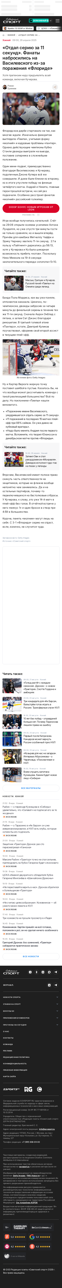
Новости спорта (12, 997)
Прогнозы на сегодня (14, 1025)
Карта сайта (9, 1076)
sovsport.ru (24, 1166)
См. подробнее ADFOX (27, 1202)
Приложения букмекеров (16, 1018)
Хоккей (6, 40)
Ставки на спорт (12, 1004)
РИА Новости (33, 1175)
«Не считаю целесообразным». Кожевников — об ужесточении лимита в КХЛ (29, 904)
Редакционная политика (16, 1057)
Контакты (8, 1038)
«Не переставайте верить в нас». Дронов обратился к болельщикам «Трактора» (31, 889)
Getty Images (19, 1175)
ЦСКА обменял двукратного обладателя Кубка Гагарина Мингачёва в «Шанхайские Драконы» (28, 876)
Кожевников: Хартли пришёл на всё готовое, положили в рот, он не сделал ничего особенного (30, 928)
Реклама (7, 1051)
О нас (6, 1031)
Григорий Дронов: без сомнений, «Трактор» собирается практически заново (27, 944)
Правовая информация (15, 1070)
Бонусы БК (8, 1011)
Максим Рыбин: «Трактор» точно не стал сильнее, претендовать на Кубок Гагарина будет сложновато (30, 861)
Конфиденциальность (15, 1064)
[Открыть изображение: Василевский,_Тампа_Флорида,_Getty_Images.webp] (31, 357)
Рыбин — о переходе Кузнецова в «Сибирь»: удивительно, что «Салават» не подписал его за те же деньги (30, 810)
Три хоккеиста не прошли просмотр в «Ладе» (27, 918)
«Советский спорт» (21, 541)
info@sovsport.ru (47, 1129)
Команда (8, 1044)
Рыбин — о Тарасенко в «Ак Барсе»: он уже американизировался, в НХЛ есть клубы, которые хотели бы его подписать (29, 828)
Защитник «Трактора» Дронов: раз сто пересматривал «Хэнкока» (23, 846)
